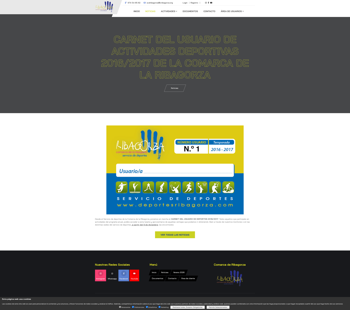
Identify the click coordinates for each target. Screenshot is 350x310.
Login (185, 3)
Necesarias (125, 307)
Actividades (168, 11)
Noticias (150, 11)
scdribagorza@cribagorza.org (159, 3)
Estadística (152, 307)
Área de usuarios (231, 11)
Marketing (165, 307)
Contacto (209, 11)
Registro (194, 3)
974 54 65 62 (133, 3)
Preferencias (139, 307)
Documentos (190, 11)
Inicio (137, 11)
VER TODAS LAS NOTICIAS (175, 234)
